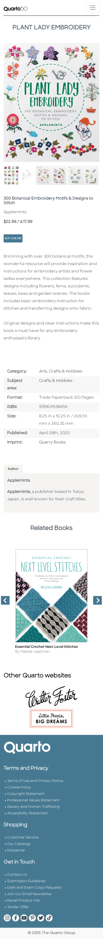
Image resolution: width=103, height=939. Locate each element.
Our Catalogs (18, 844)
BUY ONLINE (13, 238)
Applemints (18, 481)
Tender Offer (18, 907)
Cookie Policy (19, 787)
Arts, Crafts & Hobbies (60, 371)
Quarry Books (52, 442)
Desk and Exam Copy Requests (34, 888)
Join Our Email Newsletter (29, 894)
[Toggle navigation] (92, 7)
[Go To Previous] (3, 602)
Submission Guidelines (26, 881)
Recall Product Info (23, 901)
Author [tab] (13, 469)
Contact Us (17, 875)
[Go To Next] (95, 602)
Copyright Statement (26, 794)
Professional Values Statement (33, 800)
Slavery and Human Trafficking (33, 807)
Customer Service (23, 837)
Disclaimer (16, 850)
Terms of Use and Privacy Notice (35, 781)
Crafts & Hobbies (55, 381)
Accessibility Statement (27, 813)
